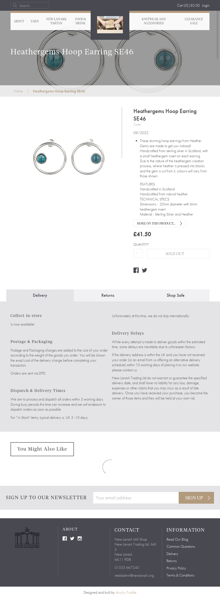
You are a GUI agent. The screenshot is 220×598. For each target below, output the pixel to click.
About (19, 21)
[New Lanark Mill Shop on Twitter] (72, 537)
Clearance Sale (194, 21)
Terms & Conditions (180, 575)
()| (188, 5)
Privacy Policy (176, 568)
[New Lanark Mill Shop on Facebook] (65, 537)
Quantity (137, 244)
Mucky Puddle (126, 592)
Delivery (172, 553)
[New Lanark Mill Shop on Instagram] (80, 537)
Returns (172, 560)
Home (18, 91)
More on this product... (156, 223)
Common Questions (181, 546)
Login (205, 5)
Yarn (35, 21)
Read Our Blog (177, 539)
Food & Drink (80, 21)
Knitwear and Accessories (154, 21)
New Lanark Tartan (56, 21)
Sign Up (194, 498)
